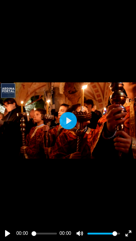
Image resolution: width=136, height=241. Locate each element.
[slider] (44, 233)
